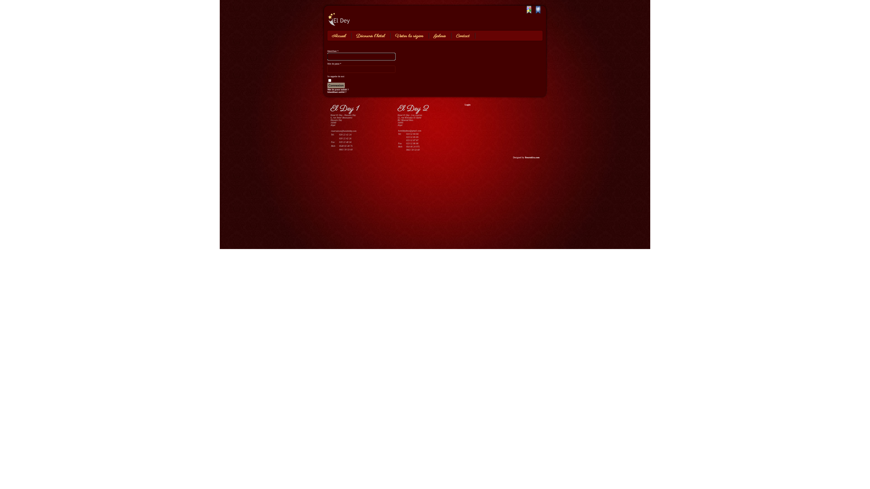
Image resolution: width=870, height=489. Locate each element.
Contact (463, 36)
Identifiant (332, 51)
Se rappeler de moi (335, 76)
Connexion (336, 85)
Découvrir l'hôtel (370, 36)
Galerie (440, 36)
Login (468, 104)
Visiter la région (409, 36)
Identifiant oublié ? (336, 92)
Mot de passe (334, 63)
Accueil (339, 36)
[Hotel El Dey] (361, 17)
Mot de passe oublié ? (338, 89)
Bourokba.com (532, 157)
